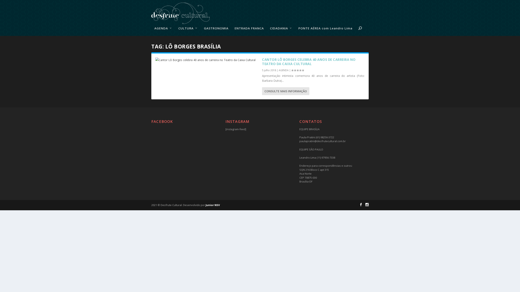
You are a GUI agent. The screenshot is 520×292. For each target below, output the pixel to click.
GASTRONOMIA (216, 28)
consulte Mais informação (285, 91)
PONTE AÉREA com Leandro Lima (325, 28)
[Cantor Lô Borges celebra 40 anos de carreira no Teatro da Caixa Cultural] (206, 60)
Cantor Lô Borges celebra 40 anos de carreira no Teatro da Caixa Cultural (309, 61)
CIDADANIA (279, 28)
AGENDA (161, 28)
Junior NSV (213, 205)
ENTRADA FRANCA (249, 28)
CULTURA (186, 28)
